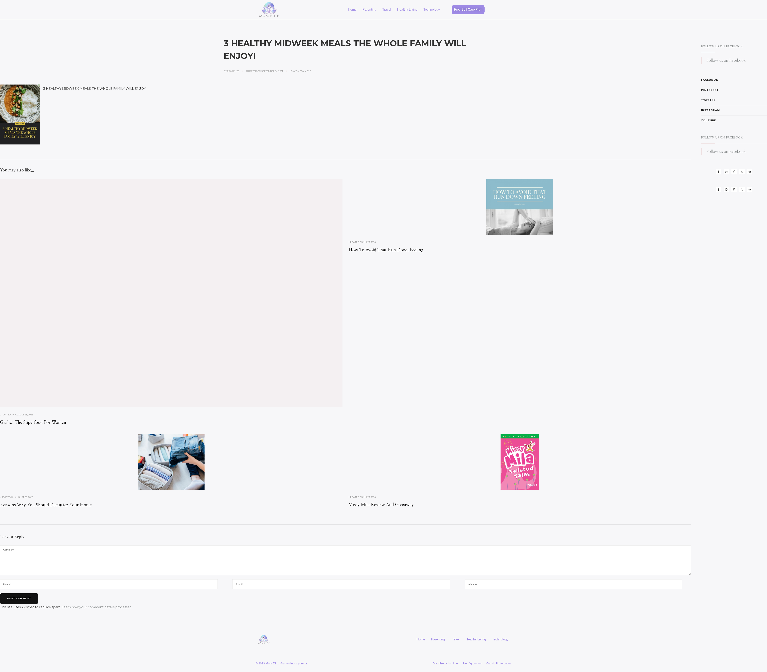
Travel (386, 9)
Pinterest (710, 90)
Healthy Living (407, 9)
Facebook (709, 79)
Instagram (710, 110)
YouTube (708, 120)
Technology (431, 9)
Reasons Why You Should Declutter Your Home (46, 505)
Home (352, 9)
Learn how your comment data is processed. (97, 607)
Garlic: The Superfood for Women (33, 422)
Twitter (708, 100)
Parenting (369, 9)
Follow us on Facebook (722, 46)
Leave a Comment (300, 71)
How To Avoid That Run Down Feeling (386, 250)
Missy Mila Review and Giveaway (381, 505)
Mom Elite (233, 71)
